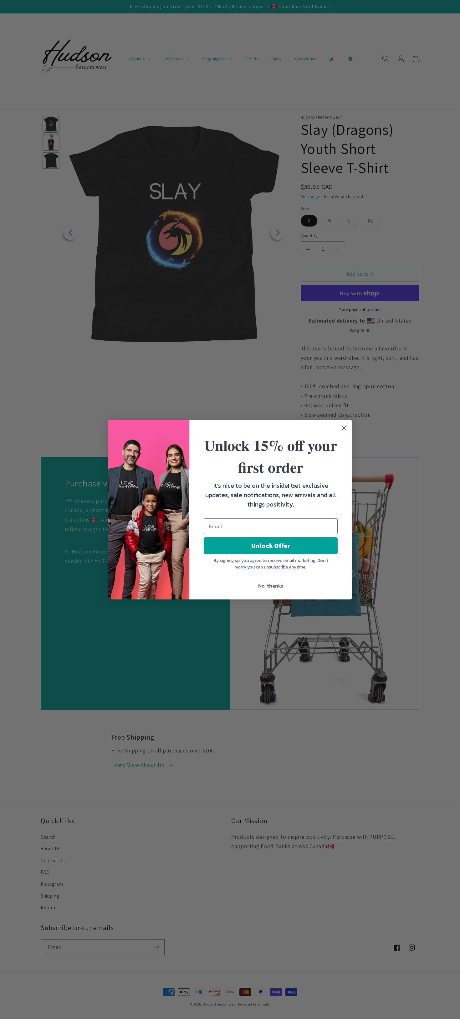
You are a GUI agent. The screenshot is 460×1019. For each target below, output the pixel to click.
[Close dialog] (344, 427)
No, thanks (270, 585)
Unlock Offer (270, 545)
